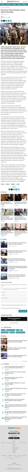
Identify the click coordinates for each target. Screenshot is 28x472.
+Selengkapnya (24, 361)
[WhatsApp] (6, 21)
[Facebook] (2, 21)
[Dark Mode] (24, 2)
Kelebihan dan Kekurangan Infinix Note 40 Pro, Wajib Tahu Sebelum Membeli (15, 394)
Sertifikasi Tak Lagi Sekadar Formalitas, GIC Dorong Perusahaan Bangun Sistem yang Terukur (17, 267)
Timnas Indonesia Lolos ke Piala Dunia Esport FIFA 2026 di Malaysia (17, 243)
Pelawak (13, 184)
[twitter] (11, 433)
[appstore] (10, 438)
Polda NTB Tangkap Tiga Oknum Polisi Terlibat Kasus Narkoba (17, 348)
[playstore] (17, 438)
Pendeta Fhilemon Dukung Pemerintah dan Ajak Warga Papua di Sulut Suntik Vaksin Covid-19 (20, 218)
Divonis (7, 184)
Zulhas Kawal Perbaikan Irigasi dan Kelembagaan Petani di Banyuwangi (16, 259)
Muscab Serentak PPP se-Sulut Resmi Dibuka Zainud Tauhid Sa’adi (20, 233)
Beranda (2, 7)
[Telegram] (9, 21)
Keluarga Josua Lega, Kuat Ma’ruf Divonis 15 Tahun (20, 203)
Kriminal (7, 7)
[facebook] (9, 433)
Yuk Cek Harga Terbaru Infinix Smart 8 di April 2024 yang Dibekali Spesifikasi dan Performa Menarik (16, 406)
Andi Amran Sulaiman (11, 330)
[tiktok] (19, 433)
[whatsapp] (13, 433)
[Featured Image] (14, 44)
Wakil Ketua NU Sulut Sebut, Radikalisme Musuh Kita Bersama (7, 233)
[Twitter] (4, 21)
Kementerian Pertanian (20, 332)
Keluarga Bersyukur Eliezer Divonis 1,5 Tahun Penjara (7, 203)
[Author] (2, 17)
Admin (9, 17)
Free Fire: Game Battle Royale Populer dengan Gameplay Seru (16, 389)
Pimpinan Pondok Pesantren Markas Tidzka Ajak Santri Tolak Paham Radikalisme (7, 218)
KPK (21, 330)
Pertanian (3, 330)
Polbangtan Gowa (4, 332)
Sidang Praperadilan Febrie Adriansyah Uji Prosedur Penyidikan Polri (17, 251)
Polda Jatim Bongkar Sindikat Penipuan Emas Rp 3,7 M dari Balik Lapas (17, 356)
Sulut (18, 184)
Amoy (2, 184)
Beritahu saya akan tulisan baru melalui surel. (11, 308)
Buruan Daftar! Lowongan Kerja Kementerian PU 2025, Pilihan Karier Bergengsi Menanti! (16, 412)
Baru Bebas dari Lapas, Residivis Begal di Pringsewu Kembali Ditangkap (17, 341)
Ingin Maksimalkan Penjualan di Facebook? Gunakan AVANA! (15, 383)
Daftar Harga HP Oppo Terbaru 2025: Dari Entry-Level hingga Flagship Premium (15, 367)
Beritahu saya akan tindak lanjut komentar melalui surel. (13, 305)
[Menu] (2, 2)
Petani (18, 330)
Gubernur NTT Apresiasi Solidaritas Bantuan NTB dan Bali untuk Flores (17, 275)
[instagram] (15, 433)
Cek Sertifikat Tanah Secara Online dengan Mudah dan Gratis (15, 372)
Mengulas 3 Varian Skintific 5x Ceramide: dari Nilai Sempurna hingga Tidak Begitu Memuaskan (16, 418)
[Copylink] (11, 21)
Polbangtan (12, 332)
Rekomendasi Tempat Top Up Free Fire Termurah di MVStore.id (14, 378)
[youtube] (17, 433)
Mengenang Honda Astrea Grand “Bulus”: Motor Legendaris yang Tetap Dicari (15, 400)
